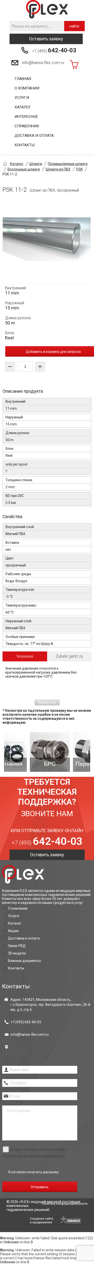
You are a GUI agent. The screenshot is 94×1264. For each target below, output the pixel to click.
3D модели (17, 953)
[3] (71, 752)
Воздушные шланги (24, 169)
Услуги (22, 97)
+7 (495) (54, 50)
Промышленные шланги (67, 164)
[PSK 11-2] (47, 239)
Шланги (35, 164)
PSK (79, 169)
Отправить (40, 1187)
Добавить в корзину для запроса (53, 352)
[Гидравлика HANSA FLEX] (47, 9)
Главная (23, 79)
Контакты (25, 145)
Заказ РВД (17, 946)
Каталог (23, 107)
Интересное (26, 116)
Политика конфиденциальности (64, 1203)
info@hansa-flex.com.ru (43, 62)
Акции (13, 931)
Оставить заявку (46, 38)
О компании (27, 88)
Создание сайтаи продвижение (41, 1220)
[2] (28, 752)
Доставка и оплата (34, 135)
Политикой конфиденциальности (33, 1155)
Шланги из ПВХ (58, 169)
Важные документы (24, 961)
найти (74, 26)
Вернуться (47, 702)
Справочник (27, 126)
